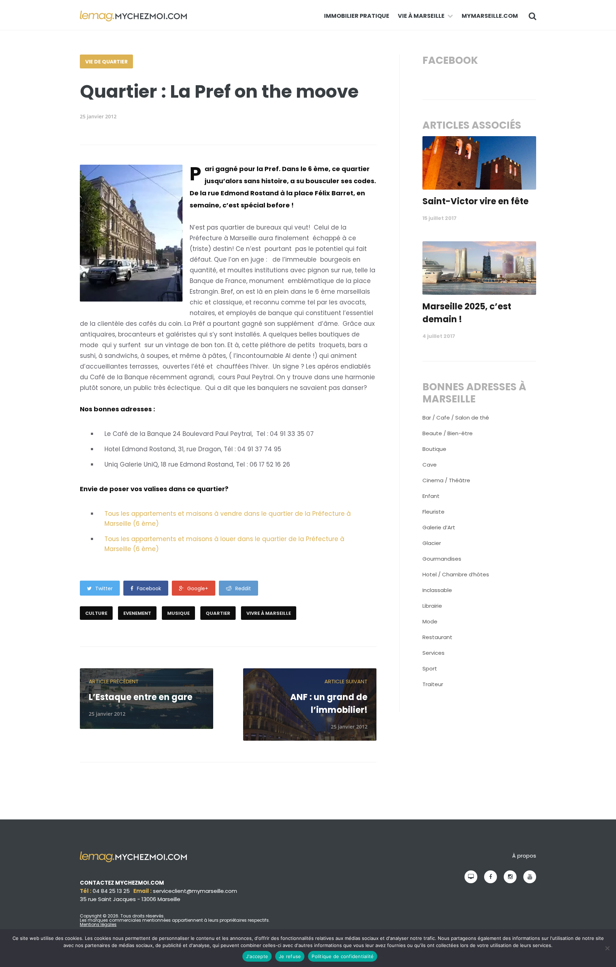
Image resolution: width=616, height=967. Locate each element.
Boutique (434, 449)
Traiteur (432, 684)
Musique (178, 613)
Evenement (137, 613)
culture (96, 613)
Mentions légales (98, 924)
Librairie (432, 605)
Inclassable (437, 590)
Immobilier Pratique (356, 16)
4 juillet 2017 (438, 336)
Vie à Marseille (421, 16)
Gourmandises (441, 558)
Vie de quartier (106, 61)
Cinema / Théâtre (446, 480)
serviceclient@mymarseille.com (195, 891)
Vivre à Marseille (268, 613)
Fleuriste (433, 511)
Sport (429, 668)
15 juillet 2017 (439, 218)
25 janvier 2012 (98, 116)
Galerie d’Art (438, 527)
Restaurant (437, 637)
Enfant (431, 496)
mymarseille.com (490, 16)
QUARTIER (218, 613)
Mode (429, 621)
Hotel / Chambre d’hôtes (455, 574)
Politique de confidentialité (343, 956)
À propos (524, 855)
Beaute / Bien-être (447, 433)
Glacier (431, 543)
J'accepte (257, 956)
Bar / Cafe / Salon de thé (455, 417)
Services (433, 653)
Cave (429, 464)
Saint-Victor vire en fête (475, 201)
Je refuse (290, 956)
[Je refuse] (607, 948)
